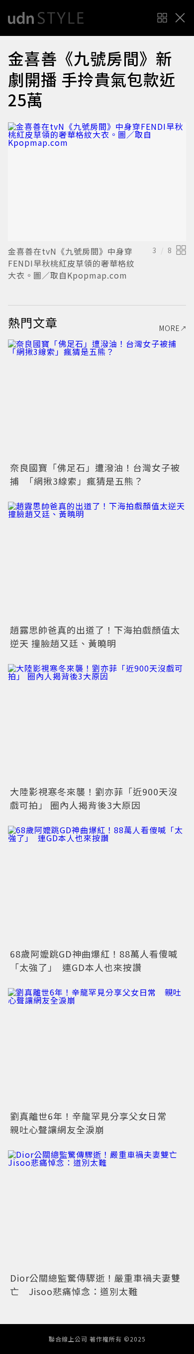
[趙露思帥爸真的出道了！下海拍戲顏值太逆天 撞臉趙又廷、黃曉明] (97, 561)
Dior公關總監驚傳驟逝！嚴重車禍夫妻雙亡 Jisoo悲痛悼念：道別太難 (95, 1284)
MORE (169, 328)
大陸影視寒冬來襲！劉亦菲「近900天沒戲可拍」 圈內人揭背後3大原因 (94, 798)
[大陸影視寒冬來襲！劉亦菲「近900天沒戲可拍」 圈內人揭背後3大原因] (97, 723)
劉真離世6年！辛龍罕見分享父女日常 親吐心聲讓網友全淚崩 (93, 1122)
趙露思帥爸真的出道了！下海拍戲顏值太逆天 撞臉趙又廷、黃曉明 (95, 636)
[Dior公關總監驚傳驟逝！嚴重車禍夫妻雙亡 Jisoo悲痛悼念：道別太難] (97, 1210)
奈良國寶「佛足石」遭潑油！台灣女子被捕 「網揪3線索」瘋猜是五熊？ (95, 474)
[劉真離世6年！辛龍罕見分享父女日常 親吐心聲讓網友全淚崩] (97, 1047)
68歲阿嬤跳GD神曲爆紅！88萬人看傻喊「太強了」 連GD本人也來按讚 (94, 960)
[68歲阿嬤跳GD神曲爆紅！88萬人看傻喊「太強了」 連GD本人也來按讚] (97, 885)
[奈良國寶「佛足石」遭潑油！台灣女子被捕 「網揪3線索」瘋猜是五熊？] (97, 399)
